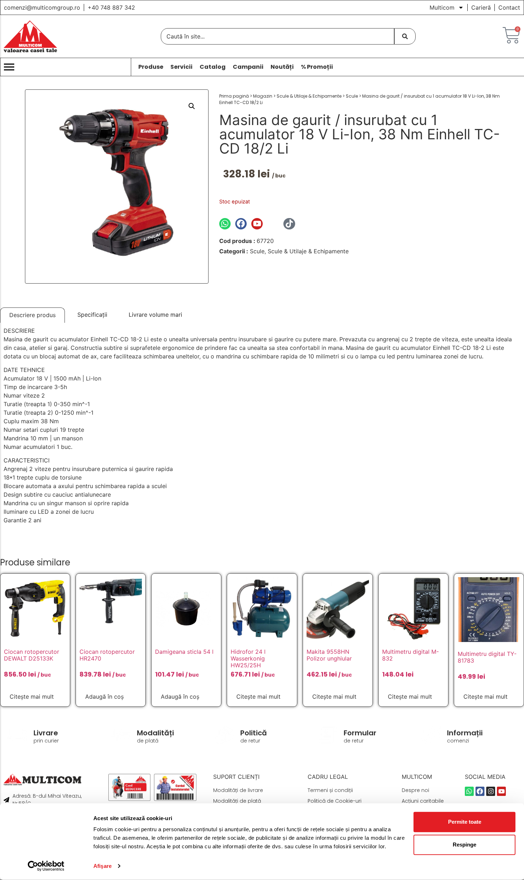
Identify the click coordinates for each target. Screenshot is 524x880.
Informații (465, 733)
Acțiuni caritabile (423, 800)
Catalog (213, 67)
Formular (360, 733)
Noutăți (282, 67)
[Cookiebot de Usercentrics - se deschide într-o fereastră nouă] (46, 866)
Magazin (262, 96)
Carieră (481, 7)
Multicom (442, 7)
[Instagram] (273, 223)
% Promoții (317, 67)
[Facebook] (241, 223)
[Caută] (405, 36)
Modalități (155, 733)
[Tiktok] (289, 223)
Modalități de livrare (238, 790)
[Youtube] (257, 223)
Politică (253, 733)
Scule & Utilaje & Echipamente (309, 96)
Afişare (102, 866)
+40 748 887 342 (111, 7)
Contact (509, 7)
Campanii (248, 67)
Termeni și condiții (330, 790)
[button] (191, 106)
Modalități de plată (237, 800)
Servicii (181, 67)
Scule (352, 96)
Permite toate (464, 822)
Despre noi (415, 790)
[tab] (32, 315)
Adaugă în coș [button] (104, 696)
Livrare (46, 733)
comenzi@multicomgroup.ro (42, 7)
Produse (150, 67)
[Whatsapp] (225, 223)
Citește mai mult (32, 696)
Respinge (464, 845)
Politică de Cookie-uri (334, 800)
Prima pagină (234, 96)
